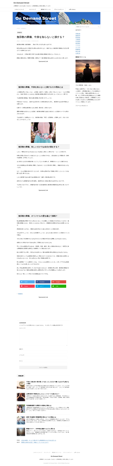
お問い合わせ (72, 9)
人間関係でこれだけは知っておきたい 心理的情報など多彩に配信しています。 (56, 459)
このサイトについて (19, 9)
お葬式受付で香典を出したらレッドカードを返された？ (42, 394)
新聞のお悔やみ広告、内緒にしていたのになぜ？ (35, 442)
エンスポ (78, 47)
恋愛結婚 (78, 33)
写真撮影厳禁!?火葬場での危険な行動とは (38, 405)
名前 (21, 349)
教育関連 (78, 37)
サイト (21, 361)
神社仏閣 (78, 51)
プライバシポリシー (59, 9)
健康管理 (78, 35)
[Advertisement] (43, 72)
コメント (22, 328)
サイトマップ (32, 9)
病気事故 (78, 43)
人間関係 (78, 39)
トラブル (78, 45)
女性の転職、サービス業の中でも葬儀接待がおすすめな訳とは (38, 440)
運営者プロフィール (46, 9)
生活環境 (78, 41)
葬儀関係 (20, 293)
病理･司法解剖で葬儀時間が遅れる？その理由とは (41, 417)
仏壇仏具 (78, 53)
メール (21, 355)
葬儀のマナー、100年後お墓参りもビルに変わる (40, 428)
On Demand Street (21, 3)
